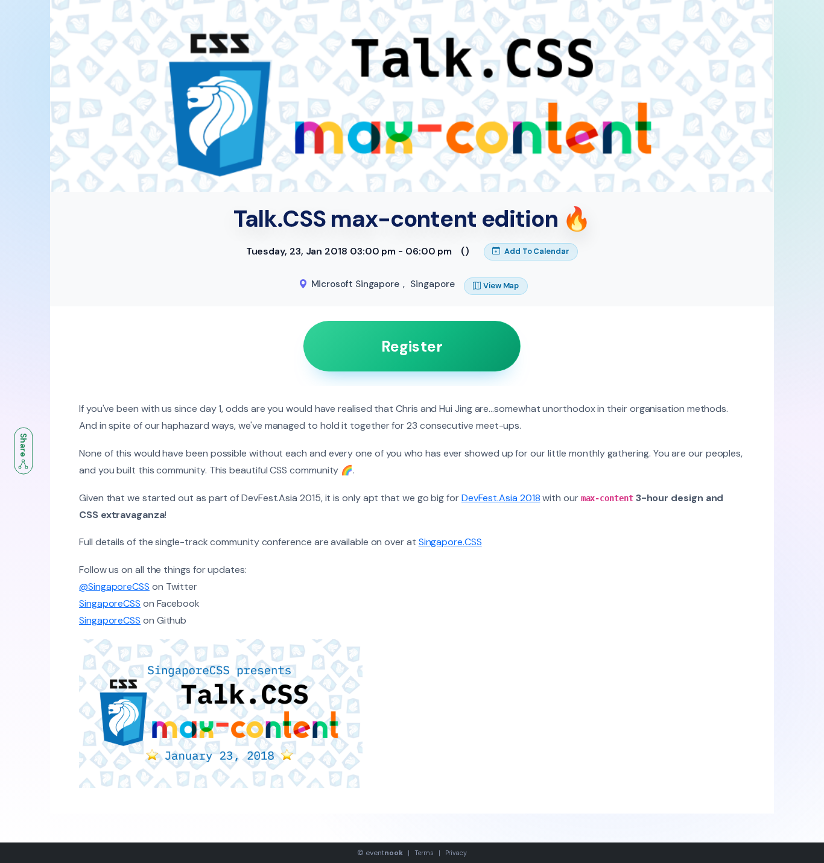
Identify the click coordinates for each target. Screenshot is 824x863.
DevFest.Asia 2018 (500, 498)
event (384, 853)
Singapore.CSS (450, 542)
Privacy (456, 853)
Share (23, 445)
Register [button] (412, 346)
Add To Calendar (535, 251)
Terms (424, 853)
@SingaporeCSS (114, 586)
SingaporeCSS (110, 603)
